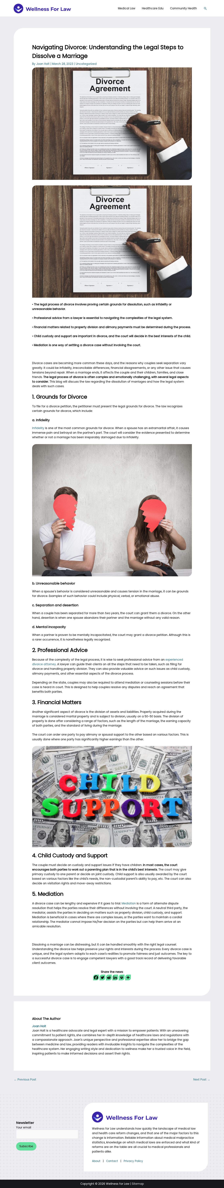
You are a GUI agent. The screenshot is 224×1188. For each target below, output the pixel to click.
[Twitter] (102, 977)
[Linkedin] (115, 977)
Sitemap (138, 1184)
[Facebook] (96, 977)
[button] (205, 8)
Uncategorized (86, 64)
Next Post (201, 1079)
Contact (112, 1161)
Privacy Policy (133, 1161)
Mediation (129, 903)
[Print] (121, 977)
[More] (128, 977)
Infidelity (38, 428)
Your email (23, 1127)
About (96, 1161)
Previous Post (25, 1079)
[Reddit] (109, 977)
